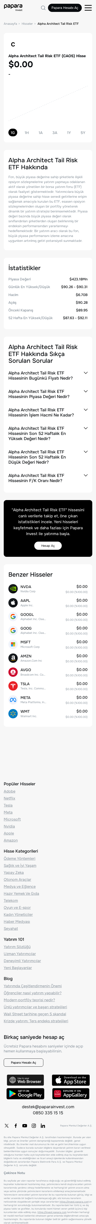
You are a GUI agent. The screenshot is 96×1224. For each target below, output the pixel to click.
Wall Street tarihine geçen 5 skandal (35, 1014)
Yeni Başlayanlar (18, 967)
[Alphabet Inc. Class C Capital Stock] (48, 630)
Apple (9, 833)
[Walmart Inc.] (48, 714)
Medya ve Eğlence (20, 886)
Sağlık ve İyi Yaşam (20, 865)
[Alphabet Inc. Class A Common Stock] (48, 617)
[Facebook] (15, 1126)
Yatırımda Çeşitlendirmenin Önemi (33, 986)
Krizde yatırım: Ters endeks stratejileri (36, 1021)
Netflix (9, 798)
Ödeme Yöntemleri (19, 858)
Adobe (9, 791)
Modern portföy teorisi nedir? (29, 1000)
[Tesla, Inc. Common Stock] (48, 686)
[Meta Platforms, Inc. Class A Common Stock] (48, 700)
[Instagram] (34, 1126)
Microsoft (12, 819)
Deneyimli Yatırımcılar (22, 960)
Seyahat (11, 928)
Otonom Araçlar (17, 879)
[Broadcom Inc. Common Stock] (48, 672)
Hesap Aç (48, 546)
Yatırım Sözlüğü (17, 946)
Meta (8, 812)
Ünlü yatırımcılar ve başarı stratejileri (35, 1007)
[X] (6, 1126)
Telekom (11, 900)
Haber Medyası (17, 921)
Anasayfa (10, 24)
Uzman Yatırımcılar (20, 953)
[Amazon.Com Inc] (48, 658)
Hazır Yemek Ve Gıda (21, 893)
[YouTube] (24, 1126)
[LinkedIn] (43, 1126)
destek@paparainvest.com (48, 1106)
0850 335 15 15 (48, 1112)
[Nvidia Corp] (48, 589)
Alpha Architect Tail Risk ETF (58, 24)
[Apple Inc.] (48, 603)
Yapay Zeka (14, 872)
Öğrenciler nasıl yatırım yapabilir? (33, 993)
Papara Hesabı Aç (64, 8)
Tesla (8, 805)
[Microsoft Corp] (48, 644)
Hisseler (27, 24)
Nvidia (9, 826)
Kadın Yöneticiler (18, 914)
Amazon (11, 840)
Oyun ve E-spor (17, 907)
